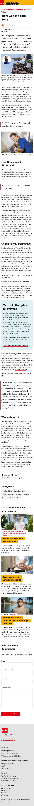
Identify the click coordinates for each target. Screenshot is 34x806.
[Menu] (31, 3)
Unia (19, 498)
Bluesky (6, 790)
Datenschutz (5, 802)
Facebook (7, 788)
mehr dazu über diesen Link (18, 259)
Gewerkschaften (19, 491)
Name (3, 661)
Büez (5, 32)
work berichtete (20, 369)
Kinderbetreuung (8, 494)
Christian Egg (11, 25)
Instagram (6, 793)
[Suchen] (26, 3)
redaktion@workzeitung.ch (9, 778)
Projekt (26, 494)
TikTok (5, 795)
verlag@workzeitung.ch (8, 780)
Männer (19, 494)
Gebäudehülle (7, 491)
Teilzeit (12, 498)
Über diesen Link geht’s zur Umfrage (15, 345)
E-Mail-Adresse (7, 670)
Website (4, 678)
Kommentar (6, 687)
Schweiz (5, 498)
